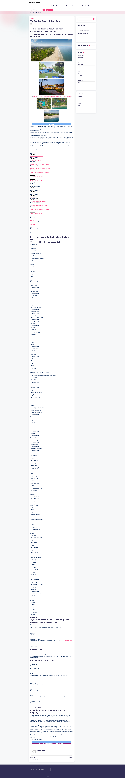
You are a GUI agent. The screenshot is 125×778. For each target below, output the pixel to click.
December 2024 (80, 55)
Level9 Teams (41, 750)
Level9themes (34, 2)
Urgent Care (32, 769)
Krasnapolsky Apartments (83, 30)
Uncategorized (80, 107)
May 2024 (79, 71)
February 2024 (80, 78)
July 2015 (79, 87)
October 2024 (80, 59)
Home (30, 12)
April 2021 (79, 84)
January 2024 (80, 80)
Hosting (79, 103)
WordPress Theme (81, 110)
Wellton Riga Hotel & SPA (82, 27)
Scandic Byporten (81, 36)
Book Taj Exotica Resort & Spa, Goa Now (51, 742)
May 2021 (79, 82)
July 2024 (79, 66)
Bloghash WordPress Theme (73, 776)
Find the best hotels (40, 769)
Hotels (32, 18)
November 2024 (80, 57)
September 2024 (80, 62)
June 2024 (79, 68)
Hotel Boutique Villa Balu (82, 33)
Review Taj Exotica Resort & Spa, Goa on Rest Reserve (51, 743)
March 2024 (79, 75)
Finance (79, 98)
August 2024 (80, 64)
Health (78, 101)
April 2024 (79, 73)
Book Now (51, 124)
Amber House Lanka (81, 38)
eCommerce (79, 96)
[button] (49, 10)
